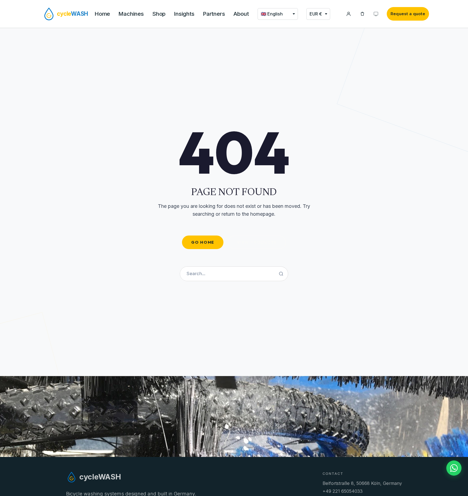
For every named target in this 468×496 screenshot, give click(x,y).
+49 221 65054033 (343, 491)
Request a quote (408, 13)
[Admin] (376, 14)
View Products (257, 242)
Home (102, 13)
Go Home (202, 242)
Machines (131, 13)
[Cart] (362, 14)
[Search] (281, 274)
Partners (214, 13)
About (241, 13)
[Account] (348, 14)
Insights (184, 13)
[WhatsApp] (453, 468)
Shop (159, 13)
